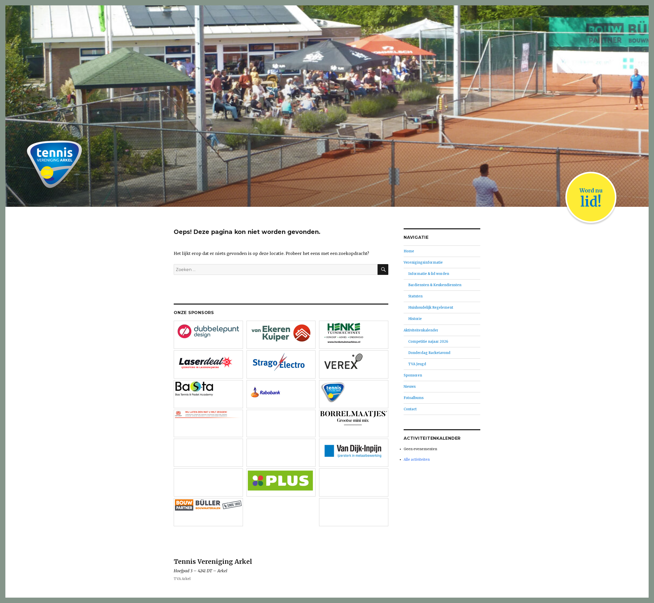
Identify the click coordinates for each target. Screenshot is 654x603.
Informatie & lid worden (428, 274)
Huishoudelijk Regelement (430, 307)
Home (409, 251)
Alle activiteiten (417, 459)
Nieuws (410, 386)
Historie (415, 319)
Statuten (415, 296)
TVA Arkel (182, 579)
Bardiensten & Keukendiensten (434, 285)
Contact (410, 409)
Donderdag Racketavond (429, 353)
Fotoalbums (414, 398)
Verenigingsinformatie (423, 262)
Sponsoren (413, 375)
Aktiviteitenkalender (421, 330)
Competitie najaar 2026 (428, 341)
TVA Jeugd (417, 364)
